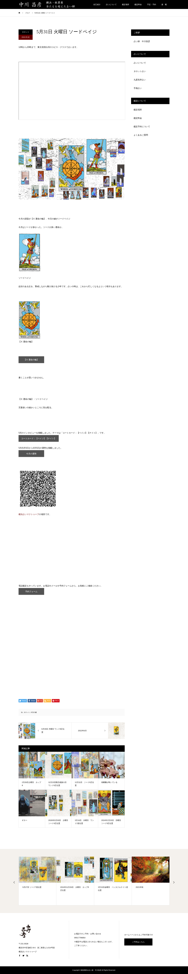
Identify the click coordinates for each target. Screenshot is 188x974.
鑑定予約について (142, 126)
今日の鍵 (34, 712)
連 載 (164, 4)
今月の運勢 (31, 454)
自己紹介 (97, 4)
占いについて (111, 4)
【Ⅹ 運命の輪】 (31, 360)
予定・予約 (151, 4)
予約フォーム (31, 591)
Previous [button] (14, 882)
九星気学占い (140, 80)
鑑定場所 (125, 4)
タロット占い (140, 71)
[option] (37, 881)
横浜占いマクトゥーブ (29, 514)
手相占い (138, 88)
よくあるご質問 (141, 135)
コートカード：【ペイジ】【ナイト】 (38, 438)
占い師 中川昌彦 (142, 41)
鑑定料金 (138, 4)
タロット (25, 32)
